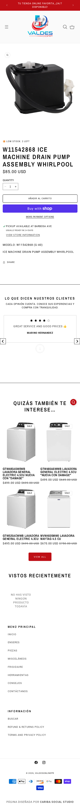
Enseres (14, 642)
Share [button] (11, 262)
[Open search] (73, 402)
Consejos (15, 683)
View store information (23, 235)
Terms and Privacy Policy (27, 734)
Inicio (12, 634)
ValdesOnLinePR (44, 773)
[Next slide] (77, 341)
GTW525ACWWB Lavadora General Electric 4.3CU (21, 537)
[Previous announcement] (7, 5)
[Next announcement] (73, 5)
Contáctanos (18, 691)
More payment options (40, 217)
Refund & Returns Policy (26, 726)
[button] (6, 26)
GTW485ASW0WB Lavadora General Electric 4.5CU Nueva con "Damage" (19, 473)
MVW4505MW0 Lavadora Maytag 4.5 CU (57, 537)
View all (40, 556)
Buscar (13, 718)
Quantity (8, 180)
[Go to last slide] (3, 341)
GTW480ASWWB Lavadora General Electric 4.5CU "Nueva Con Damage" (58, 472)
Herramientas (18, 675)
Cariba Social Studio (57, 801)
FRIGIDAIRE (15, 666)
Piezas (12, 650)
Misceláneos (17, 658)
